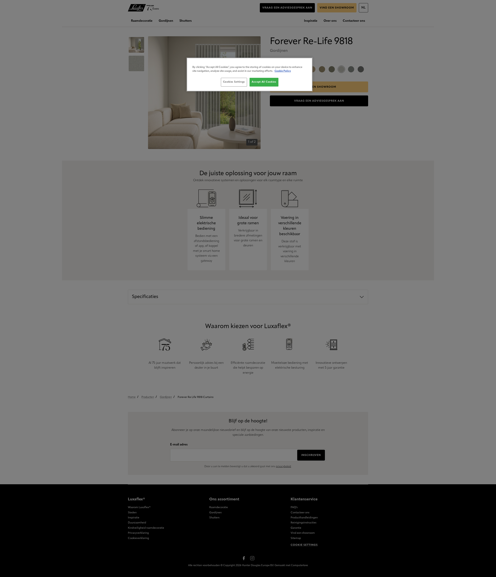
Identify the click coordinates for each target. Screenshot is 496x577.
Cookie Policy (283, 71)
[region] (250, 74)
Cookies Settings (234, 82)
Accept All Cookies (264, 82)
